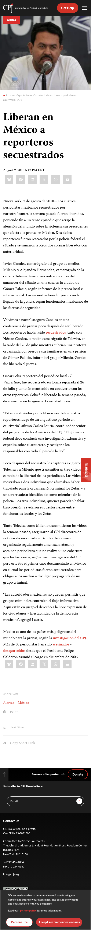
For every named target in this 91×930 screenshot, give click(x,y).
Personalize (19, 922)
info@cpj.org (11, 874)
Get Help (67, 8)
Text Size (16, 727)
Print (13, 712)
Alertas (11, 20)
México (23, 703)
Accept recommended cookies (59, 922)
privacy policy (28, 911)
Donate (77, 774)
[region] (45, 910)
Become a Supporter (45, 774)
